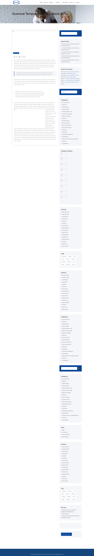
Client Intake (65, 2)
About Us (46, 2)
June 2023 (64, 223)
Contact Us (71, 2)
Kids (73, 261)
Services (51, 2)
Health (73, 259)
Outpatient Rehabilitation (67, 134)
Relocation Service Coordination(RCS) (70, 138)
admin (62, 78)
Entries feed (64, 432)
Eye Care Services (66, 120)
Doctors (67, 259)
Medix (63, 264)
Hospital (69, 261)
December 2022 (65, 227)
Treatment (64, 141)
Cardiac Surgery (65, 107)
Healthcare (64, 129)
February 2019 (65, 246)
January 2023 (65, 225)
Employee (57, 2)
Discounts (64, 118)
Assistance (64, 104)
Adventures (64, 256)
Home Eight (64, 132)
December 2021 (65, 234)
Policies (77, 2)
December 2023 (65, 211)
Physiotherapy (65, 136)
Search (78, 33)
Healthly (63, 261)
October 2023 (65, 216)
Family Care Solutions (66, 125)
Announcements (65, 102)
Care (75, 256)
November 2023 (65, 214)
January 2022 (65, 232)
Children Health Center (67, 111)
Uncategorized (65, 143)
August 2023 (64, 218)
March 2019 (64, 243)
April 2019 (64, 241)
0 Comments (23, 56)
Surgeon (68, 264)
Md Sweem (63, 71)
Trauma (73, 264)
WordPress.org (65, 436)
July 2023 (64, 221)
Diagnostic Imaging (66, 116)
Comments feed (65, 434)
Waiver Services (65, 513)
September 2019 (65, 239)
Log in (63, 429)
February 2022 (65, 230)
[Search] (78, 91)
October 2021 (65, 237)
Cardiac (70, 256)
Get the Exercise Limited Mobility (72, 78)
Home (41, 2)
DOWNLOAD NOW (66, 534)
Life (77, 261)
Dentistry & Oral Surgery (67, 113)
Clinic (63, 259)
